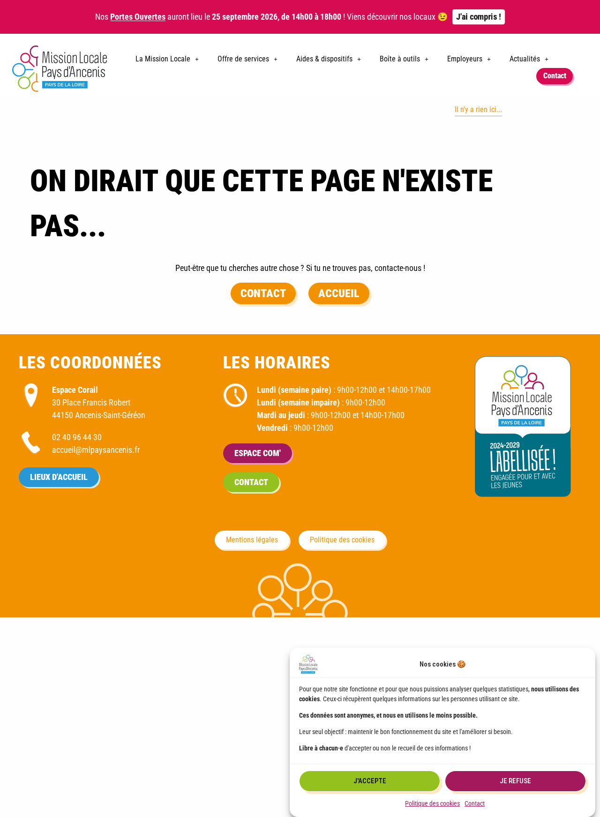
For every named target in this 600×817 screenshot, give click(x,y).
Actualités (525, 58)
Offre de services (243, 58)
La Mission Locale (162, 58)
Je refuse (515, 781)
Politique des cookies (432, 803)
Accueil (339, 293)
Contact (475, 803)
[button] (167, 59)
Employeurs (464, 58)
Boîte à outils (400, 58)
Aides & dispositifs (324, 58)
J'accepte (369, 781)
